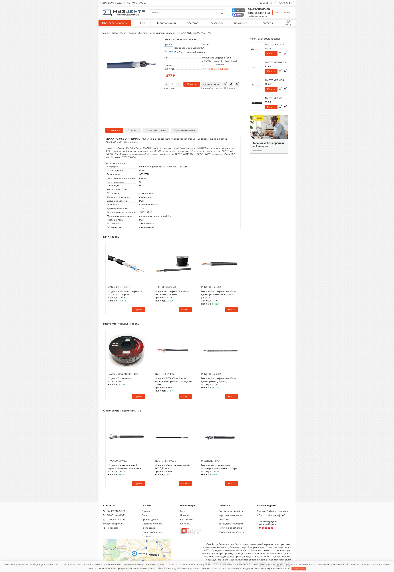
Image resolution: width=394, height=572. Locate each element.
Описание (114, 130)
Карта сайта (186, 519)
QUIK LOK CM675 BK (166, 286)
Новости (184, 515)
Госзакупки (216, 22)
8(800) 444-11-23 (116, 515)
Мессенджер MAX (113, 523)
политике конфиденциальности (271, 568)
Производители (166, 22)
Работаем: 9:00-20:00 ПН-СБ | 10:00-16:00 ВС (123, 2)
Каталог (114, 22)
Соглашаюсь (299, 568)
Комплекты (241, 22)
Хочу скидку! (170, 88)
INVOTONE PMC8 (117, 460)
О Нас (141, 22)
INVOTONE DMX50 (165, 373)
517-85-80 (259, 9)
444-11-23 (259, 12)
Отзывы (133, 130)
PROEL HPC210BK (211, 286)
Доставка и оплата (152, 523)
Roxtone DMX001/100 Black (123, 373)
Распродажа (148, 527)
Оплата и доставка (156, 130)
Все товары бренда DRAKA (189, 47)
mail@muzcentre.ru (257, 16)
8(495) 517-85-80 (116, 511)
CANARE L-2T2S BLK (119, 286)
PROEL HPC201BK (211, 373)
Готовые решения (152, 531)
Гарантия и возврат (184, 130)
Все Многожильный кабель (189, 52)
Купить (191, 84)
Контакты (267, 22)
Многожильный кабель (162, 32)
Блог (182, 511)
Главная (105, 32)
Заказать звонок (283, 12)
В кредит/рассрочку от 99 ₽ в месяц (218, 88)
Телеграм (112, 527)
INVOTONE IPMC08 (165, 460)
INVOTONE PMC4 (211, 460)
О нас (145, 515)
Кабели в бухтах (138, 32)
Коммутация (119, 32)
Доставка (192, 22)
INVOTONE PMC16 (275, 98)
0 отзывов (220, 64)
